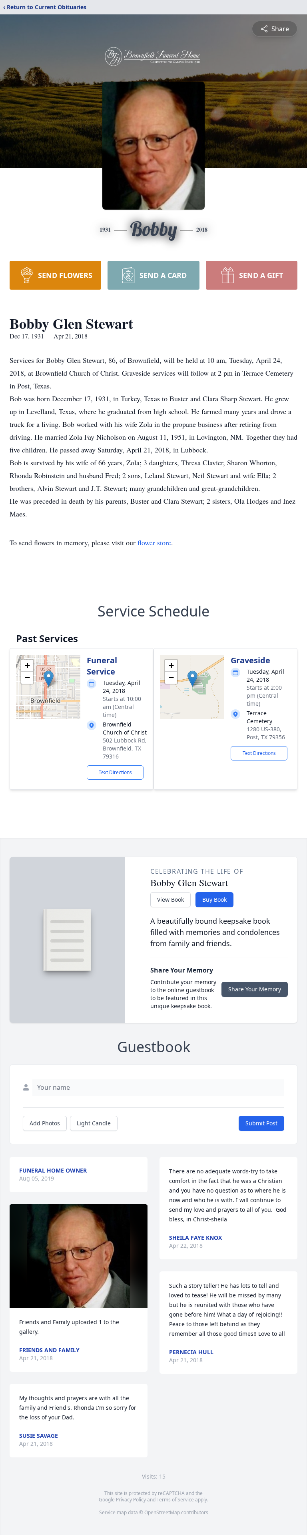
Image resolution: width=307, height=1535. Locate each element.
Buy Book (214, 899)
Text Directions (115, 772)
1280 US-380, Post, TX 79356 (266, 733)
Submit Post (261, 1123)
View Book (170, 899)
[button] (49, 678)
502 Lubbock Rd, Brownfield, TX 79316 (125, 748)
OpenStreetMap (162, 1512)
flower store (154, 542)
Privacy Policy (131, 1499)
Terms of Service (175, 1499)
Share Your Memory (254, 989)
